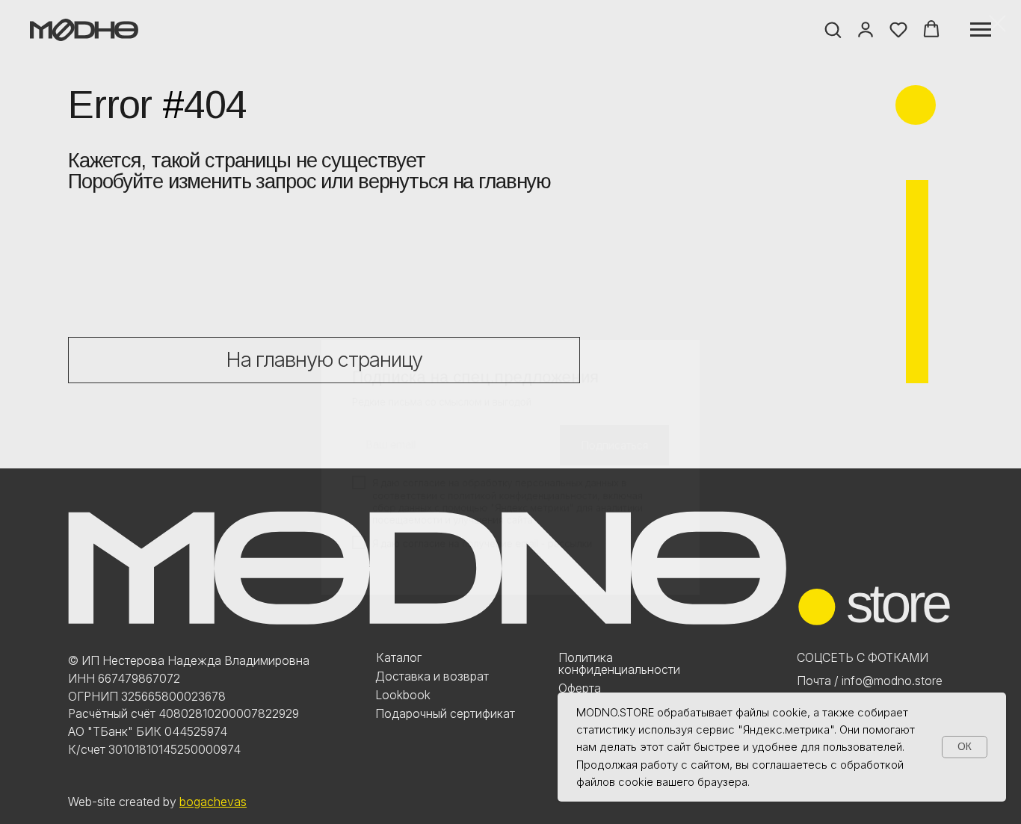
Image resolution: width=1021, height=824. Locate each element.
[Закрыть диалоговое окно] (997, 23)
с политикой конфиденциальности (519, 442)
